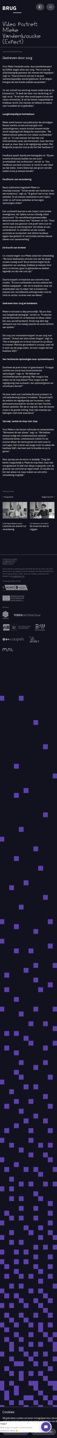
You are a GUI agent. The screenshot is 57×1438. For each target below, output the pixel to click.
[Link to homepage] (12, 8)
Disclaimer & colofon (10, 559)
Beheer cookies (8, 564)
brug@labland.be (9, 561)
